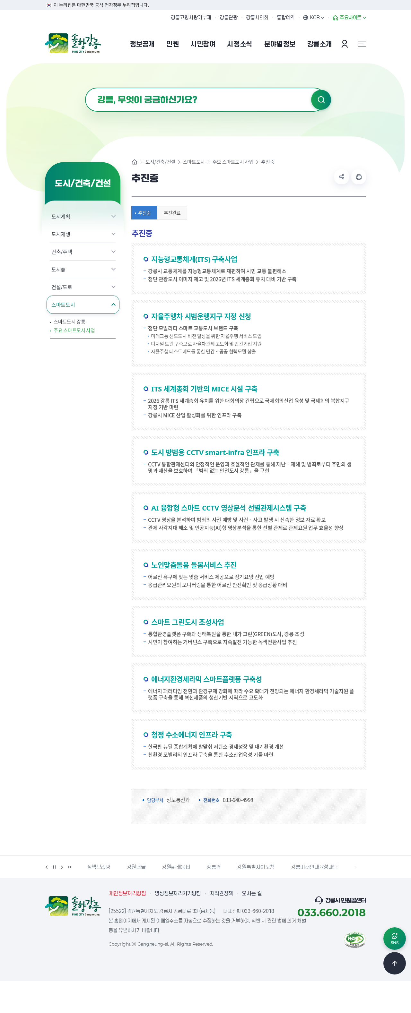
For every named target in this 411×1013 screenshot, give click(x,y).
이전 (46, 867)
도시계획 (60, 216)
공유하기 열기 (341, 176)
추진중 (144, 212)
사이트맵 (362, 44)
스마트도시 (63, 304)
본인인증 (345, 44)
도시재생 (60, 234)
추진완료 (172, 212)
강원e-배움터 (176, 867)
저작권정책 (221, 894)
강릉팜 (213, 867)
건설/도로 (61, 287)
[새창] (355, 939)
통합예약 (286, 18)
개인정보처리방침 (127, 894)
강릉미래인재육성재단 (314, 867)
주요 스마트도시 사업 (74, 330)
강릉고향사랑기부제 (191, 18)
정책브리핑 (98, 867)
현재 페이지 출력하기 (358, 176)
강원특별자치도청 (256, 867)
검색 (321, 100)
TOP (394, 963)
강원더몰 (136, 867)
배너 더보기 (69, 867)
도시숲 (58, 269)
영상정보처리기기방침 (178, 894)
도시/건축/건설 (160, 162)
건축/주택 (61, 251)
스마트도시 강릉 (69, 322)
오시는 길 (252, 894)
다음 (62, 867)
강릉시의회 (257, 18)
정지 (54, 867)
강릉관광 (229, 18)
